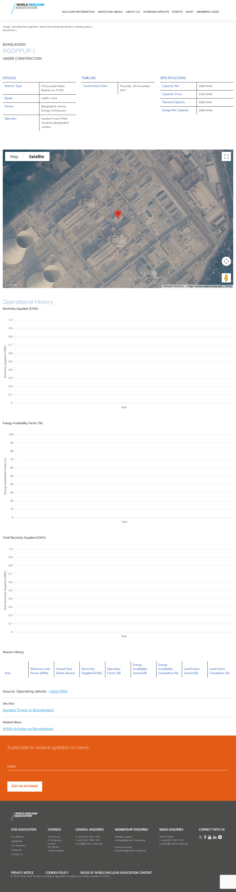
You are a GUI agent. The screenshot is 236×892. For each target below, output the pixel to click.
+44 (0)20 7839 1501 (88, 840)
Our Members (18, 845)
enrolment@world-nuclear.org (130, 851)
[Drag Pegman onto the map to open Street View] (226, 277)
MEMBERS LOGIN (208, 12)
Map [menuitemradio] (14, 156)
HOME (6, 27)
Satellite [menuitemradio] (36, 156)
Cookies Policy (57, 873)
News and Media (110, 12)
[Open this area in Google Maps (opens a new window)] (11, 285)
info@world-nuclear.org (90, 844)
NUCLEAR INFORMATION (78, 12)
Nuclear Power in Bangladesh (28, 710)
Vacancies (16, 850)
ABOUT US (133, 12)
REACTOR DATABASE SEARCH (57, 27)
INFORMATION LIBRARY (25, 27)
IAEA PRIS (59, 692)
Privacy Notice (22, 873)
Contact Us (17, 854)
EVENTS (177, 12)
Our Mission (17, 837)
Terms (228, 286)
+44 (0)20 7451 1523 (172, 840)
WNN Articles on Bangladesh (28, 729)
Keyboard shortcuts (173, 286)
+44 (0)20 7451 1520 (88, 837)
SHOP (189, 12)
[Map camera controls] (226, 261)
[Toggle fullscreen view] (226, 156)
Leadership (16, 841)
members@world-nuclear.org (130, 840)
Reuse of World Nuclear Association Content (116, 873)
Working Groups (156, 12)
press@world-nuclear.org (175, 844)
